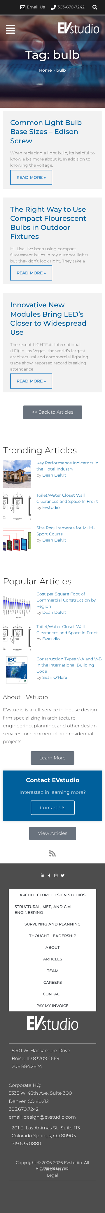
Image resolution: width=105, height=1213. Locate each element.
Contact (52, 994)
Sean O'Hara (54, 677)
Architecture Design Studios (52, 895)
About (53, 947)
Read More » (31, 177)
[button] (94, 7)
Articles (52, 959)
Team (52, 970)
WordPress (52, 1169)
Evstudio (51, 507)
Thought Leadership (52, 935)
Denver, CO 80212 (29, 1101)
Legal (52, 1175)
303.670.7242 (23, 1109)
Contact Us (52, 807)
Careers (52, 982)
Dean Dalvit (54, 475)
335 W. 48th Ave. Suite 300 (42, 1093)
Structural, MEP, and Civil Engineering (44, 909)
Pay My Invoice (52, 1005)
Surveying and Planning (52, 924)
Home (45, 70)
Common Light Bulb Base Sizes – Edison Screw (46, 131)
